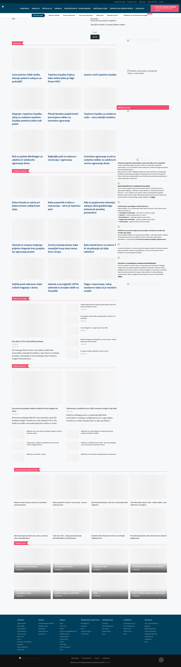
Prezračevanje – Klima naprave (77, 8)
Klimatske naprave (86, 631)
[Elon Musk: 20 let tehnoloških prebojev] (37, 320)
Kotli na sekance (21, 628)
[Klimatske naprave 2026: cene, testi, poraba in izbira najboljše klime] (32, 520)
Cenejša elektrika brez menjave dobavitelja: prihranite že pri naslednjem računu (98, 306)
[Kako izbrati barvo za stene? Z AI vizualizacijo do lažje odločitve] (100, 229)
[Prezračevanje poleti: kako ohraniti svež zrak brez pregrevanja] (148, 520)
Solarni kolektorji (21, 631)
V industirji (84, 626)
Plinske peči (20, 644)
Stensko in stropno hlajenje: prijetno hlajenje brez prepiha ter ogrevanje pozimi (28, 248)
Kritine (61, 623)
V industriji (105, 623)
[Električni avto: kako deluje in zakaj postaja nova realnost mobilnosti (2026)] (72, 434)
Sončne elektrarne (69, 15)
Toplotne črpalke (53, 15)
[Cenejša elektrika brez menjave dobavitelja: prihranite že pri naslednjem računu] (72, 308)
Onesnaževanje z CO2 (129, 623)
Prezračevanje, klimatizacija (90, 620)
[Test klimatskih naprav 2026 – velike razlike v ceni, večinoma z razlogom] (148, 487)
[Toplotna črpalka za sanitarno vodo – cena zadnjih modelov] (100, 98)
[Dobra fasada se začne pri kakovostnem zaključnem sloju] (28, 187)
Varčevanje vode (100, 8)
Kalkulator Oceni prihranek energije (136, 14)
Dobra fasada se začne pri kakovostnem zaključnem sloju (26, 206)
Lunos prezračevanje (86, 15)
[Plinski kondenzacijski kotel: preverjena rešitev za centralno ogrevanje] (64, 98)
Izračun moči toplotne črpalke (100, 74)
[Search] (178, 2)
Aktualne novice (112, 15)
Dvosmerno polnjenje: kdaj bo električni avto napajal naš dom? (35, 409)
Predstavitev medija (119, 2)
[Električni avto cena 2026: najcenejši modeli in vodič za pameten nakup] (18, 434)
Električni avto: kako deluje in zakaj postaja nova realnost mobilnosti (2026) (97, 432)
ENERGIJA (36, 8)
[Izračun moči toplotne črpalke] (100, 59)
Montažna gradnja (65, 634)
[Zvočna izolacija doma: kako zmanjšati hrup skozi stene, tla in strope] (64, 229)
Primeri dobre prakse (107, 626)
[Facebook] (170, 2)
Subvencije (100, 15)
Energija (41, 620)
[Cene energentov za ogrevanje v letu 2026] (72, 331)
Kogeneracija (20, 649)
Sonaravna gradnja (65, 647)
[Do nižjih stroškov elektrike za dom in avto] (72, 354)
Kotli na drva (20, 636)
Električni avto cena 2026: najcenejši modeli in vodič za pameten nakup (44, 432)
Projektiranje (148, 639)
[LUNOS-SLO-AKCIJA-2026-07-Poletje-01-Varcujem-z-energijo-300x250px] (143, 52)
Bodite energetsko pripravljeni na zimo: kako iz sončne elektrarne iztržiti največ (98, 340)
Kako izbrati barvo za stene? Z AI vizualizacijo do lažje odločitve (100, 248)
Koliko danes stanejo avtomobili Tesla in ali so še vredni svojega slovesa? (43, 444)
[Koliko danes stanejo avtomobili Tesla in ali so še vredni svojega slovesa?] (18, 446)
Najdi (95, 37)
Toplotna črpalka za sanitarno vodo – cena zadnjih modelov (100, 115)
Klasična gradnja (64, 636)
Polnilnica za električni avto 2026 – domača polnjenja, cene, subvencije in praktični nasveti (98, 444)
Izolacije (62, 628)
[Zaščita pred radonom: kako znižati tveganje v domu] (28, 269)
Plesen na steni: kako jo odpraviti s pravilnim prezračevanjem (30, 565)
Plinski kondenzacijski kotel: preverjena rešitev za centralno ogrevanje (63, 117)
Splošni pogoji (74, 658)
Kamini (19, 639)
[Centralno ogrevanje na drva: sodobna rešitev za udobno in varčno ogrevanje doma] (100, 141)
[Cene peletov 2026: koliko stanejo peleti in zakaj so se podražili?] (28, 59)
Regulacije (147, 626)
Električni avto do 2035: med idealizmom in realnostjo (98, 454)
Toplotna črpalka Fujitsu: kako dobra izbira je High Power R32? (61, 78)
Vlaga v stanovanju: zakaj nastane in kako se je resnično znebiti (100, 287)
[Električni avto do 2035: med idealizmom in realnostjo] (72, 457)
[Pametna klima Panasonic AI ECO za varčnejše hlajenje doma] (110, 520)
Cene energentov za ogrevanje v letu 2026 (94, 328)
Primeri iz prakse (21, 634)
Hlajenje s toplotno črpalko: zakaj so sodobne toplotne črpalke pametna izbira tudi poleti (27, 119)
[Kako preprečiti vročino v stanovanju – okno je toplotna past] (64, 187)
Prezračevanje (85, 634)
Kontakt (161, 2)
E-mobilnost (127, 620)
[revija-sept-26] (143, 131)
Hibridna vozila (127, 631)
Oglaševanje (142, 2)
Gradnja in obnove (20, 171)
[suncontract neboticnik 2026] (143, 314)
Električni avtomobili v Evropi (36, 454)
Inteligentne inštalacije (151, 634)
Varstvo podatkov (86, 658)
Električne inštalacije (150, 628)
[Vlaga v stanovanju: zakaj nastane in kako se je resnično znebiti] (100, 269)
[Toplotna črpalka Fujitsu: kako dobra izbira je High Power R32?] (64, 59)
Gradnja (62, 620)
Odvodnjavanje (149, 636)
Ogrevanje (24, 8)
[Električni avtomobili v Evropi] (18, 457)
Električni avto (127, 628)
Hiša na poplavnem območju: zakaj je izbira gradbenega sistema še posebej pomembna (100, 207)
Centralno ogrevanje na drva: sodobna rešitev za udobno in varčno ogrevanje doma (100, 160)
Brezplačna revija (132, 2)
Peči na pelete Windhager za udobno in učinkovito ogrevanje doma (27, 160)
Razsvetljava (41, 628)
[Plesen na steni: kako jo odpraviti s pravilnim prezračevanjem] (32, 487)
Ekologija (140, 8)
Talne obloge (63, 644)
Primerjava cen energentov (24, 641)
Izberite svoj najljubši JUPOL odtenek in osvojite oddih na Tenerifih (63, 287)
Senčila (62, 641)
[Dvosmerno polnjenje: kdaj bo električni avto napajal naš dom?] (37, 388)
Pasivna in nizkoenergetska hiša (68, 631)
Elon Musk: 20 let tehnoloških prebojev (27, 341)
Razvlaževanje (85, 623)
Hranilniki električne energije (46, 623)
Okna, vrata (63, 626)
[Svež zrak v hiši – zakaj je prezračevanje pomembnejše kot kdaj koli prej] (71, 520)
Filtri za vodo (105, 628)
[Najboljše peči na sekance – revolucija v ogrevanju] (64, 141)
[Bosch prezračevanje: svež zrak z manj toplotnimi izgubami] (110, 487)
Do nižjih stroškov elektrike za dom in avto (94, 351)
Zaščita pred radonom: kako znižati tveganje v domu (27, 285)
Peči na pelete (20, 626)
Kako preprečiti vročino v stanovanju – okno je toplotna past (64, 206)
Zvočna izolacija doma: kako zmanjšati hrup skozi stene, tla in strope (63, 248)
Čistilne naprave (106, 631)
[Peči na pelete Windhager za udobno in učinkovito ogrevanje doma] (28, 141)
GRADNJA (58, 8)
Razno (61, 649)
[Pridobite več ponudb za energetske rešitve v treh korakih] (143, 85)
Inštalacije (47, 8)
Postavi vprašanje (152, 2)
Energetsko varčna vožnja (121, 8)
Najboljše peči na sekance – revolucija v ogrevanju (63, 158)
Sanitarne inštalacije (150, 631)
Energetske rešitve (43, 626)
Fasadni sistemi (64, 639)
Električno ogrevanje (22, 647)
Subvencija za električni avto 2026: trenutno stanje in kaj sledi (91, 408)
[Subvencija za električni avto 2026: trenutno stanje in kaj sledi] (91, 388)
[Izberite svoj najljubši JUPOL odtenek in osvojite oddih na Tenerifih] (64, 269)
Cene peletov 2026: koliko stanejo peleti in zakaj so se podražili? (27, 78)
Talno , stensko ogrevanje (151, 623)
